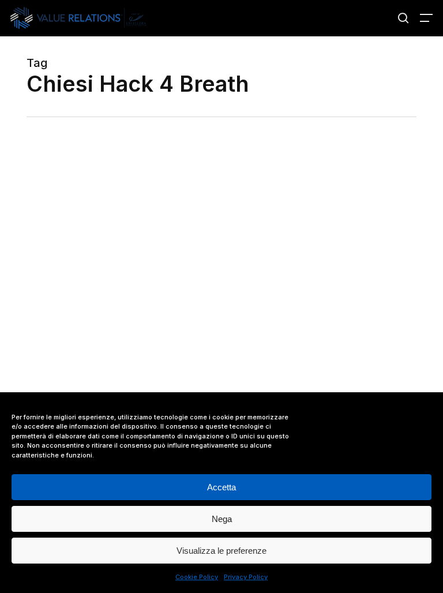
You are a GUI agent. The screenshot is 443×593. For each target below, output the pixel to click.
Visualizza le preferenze (221, 551)
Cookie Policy (196, 577)
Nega (222, 519)
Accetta (221, 487)
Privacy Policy (246, 577)
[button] (426, 18)
